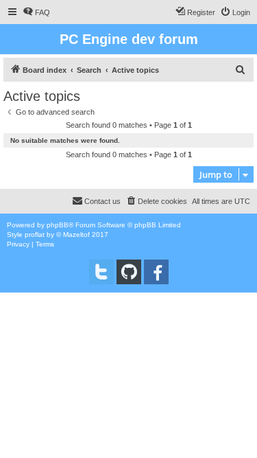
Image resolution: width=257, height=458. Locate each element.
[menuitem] (36, 12)
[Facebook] (156, 272)
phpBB (58, 225)
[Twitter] (101, 272)
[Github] (129, 272)
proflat (35, 234)
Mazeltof (76, 234)
